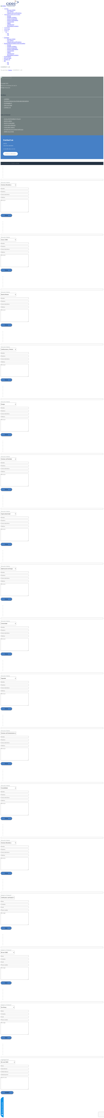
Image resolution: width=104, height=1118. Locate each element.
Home (10, 70)
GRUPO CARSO (8, 121)
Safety (9, 52)
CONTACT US (7, 107)
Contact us (6, 30)
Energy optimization (12, 20)
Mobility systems (11, 17)
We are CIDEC (11, 39)
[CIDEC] (10, 6)
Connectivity (10, 21)
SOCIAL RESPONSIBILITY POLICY (12, 119)
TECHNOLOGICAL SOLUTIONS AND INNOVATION (16, 101)
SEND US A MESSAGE (10, 153)
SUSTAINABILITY (8, 103)
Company (6, 8)
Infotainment (10, 24)
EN (6, 32)
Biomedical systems (12, 26)
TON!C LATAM (15, 163)
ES (8, 33)
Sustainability (7, 56)
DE (8, 35)
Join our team (7, 58)
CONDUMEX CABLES (9, 127)
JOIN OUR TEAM (8, 105)
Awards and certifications (14, 42)
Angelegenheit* (5, 1059)
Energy (9, 16)
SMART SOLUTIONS (9, 131)
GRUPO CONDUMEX (9, 123)
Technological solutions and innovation (12, 14)
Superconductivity (12, 19)
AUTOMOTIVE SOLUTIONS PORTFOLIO (13, 129)
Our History (10, 40)
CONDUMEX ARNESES (9, 125)
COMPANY (6, 99)
